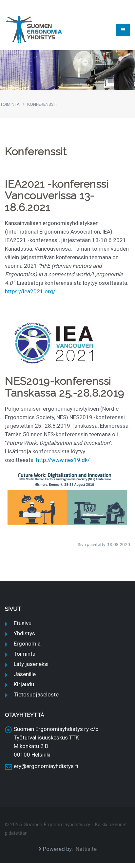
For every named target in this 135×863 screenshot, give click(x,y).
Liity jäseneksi (31, 664)
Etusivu (22, 623)
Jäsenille (25, 674)
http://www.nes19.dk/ (63, 460)
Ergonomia (27, 643)
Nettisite (86, 849)
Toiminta (24, 653)
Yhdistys (24, 633)
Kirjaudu (24, 684)
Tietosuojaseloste (36, 694)
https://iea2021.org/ (30, 291)
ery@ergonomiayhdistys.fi (46, 766)
